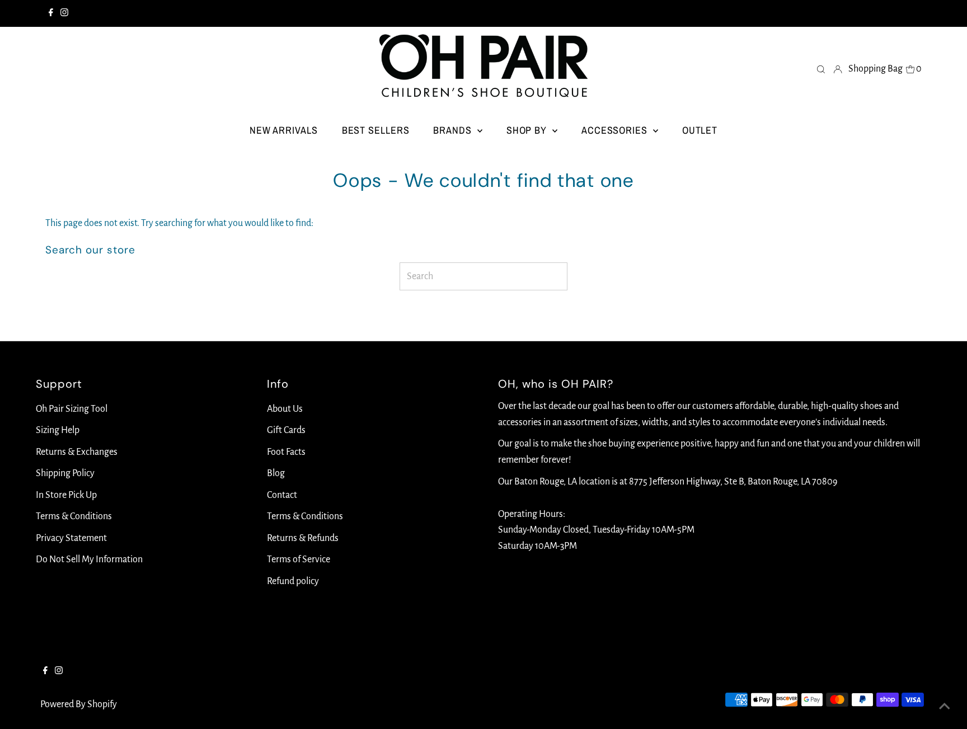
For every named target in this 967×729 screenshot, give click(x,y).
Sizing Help (57, 430)
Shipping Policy (65, 473)
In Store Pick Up (66, 495)
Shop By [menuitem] (528, 130)
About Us (285, 409)
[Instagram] (64, 13)
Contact (282, 495)
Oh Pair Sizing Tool (71, 409)
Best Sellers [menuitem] (376, 130)
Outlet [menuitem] (699, 130)
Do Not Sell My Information (89, 559)
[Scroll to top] (944, 706)
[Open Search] (821, 68)
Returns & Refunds (303, 538)
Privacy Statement (71, 538)
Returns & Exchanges (77, 452)
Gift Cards (286, 430)
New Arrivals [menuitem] (284, 130)
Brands (453, 130)
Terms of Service (298, 559)
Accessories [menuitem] (615, 130)
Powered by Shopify (78, 704)
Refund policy (293, 581)
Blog (276, 473)
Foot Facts (286, 452)
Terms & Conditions (74, 516)
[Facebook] (51, 13)
